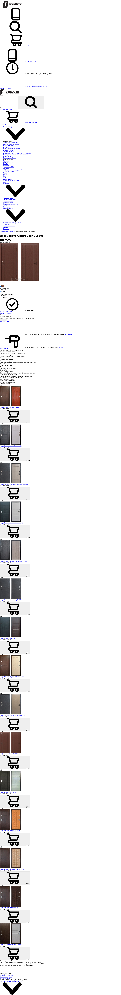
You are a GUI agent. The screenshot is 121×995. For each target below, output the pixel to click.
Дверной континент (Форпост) (12, 180)
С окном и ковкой (8, 150)
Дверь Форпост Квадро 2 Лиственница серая (13, 561)
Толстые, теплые (8, 151)
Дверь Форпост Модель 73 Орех (10, 407)
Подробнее (68, 334)
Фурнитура (6, 183)
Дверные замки (8, 201)
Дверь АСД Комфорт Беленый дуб (10, 944)
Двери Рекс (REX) (8, 167)
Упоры (5, 205)
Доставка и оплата (9, 226)
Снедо (5, 182)
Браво (5, 176)
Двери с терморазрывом (10, 142)
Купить (27, 422)
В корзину (4, 320)
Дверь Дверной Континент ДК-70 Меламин (13, 715)
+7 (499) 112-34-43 (5, 978)
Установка (6, 224)
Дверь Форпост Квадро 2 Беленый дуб (11, 446)
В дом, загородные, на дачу (11, 148)
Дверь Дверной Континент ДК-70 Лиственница (14, 484)
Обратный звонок (5, 88)
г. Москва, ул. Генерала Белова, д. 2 (11, 981)
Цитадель (6, 174)
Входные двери (8, 127)
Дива (4, 177)
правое (3, 293)
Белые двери (7, 156)
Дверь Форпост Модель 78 (8, 792)
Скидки (5, 227)
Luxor (5, 173)
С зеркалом (6, 147)
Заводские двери (8, 171)
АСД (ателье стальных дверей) (12, 170)
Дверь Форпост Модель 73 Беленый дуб (12, 677)
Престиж (6, 161)
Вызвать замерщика (6, 109)
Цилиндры (6, 207)
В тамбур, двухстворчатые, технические (15, 155)
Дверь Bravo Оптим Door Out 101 (10, 753)
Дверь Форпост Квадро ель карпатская (12, 869)
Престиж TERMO (8, 162)
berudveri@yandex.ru (6, 975)
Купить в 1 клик (4, 321)
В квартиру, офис (8, 145)
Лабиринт (6, 165)
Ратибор (5, 164)
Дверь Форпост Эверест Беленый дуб (11, 523)
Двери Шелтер (7, 179)
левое (3, 291)
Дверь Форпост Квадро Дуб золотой (11, 830)
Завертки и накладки (9, 199)
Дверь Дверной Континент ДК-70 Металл (12, 600)
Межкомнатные (8, 208)
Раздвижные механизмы (10, 204)
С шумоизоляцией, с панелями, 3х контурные (17, 153)
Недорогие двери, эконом (11, 144)
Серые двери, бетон (9, 158)
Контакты (6, 229)
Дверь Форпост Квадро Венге (9, 907)
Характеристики (5, 348)
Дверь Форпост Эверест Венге (9, 638)
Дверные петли (8, 202)
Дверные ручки (8, 198)
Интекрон (6, 168)
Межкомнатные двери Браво (12, 222)
